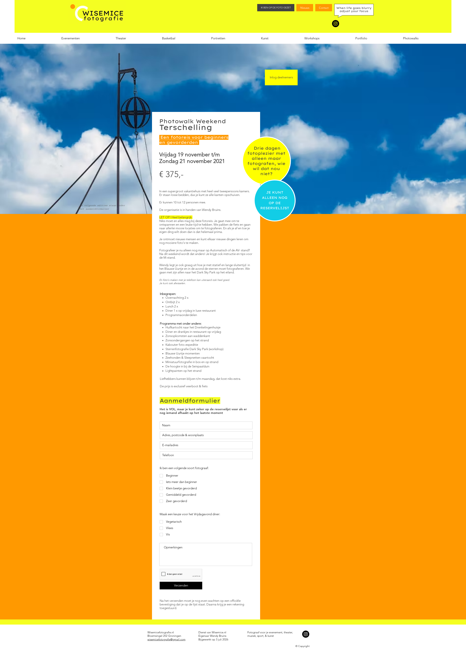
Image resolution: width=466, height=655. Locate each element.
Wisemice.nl (219, 632)
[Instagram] (335, 23)
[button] (326, 38)
